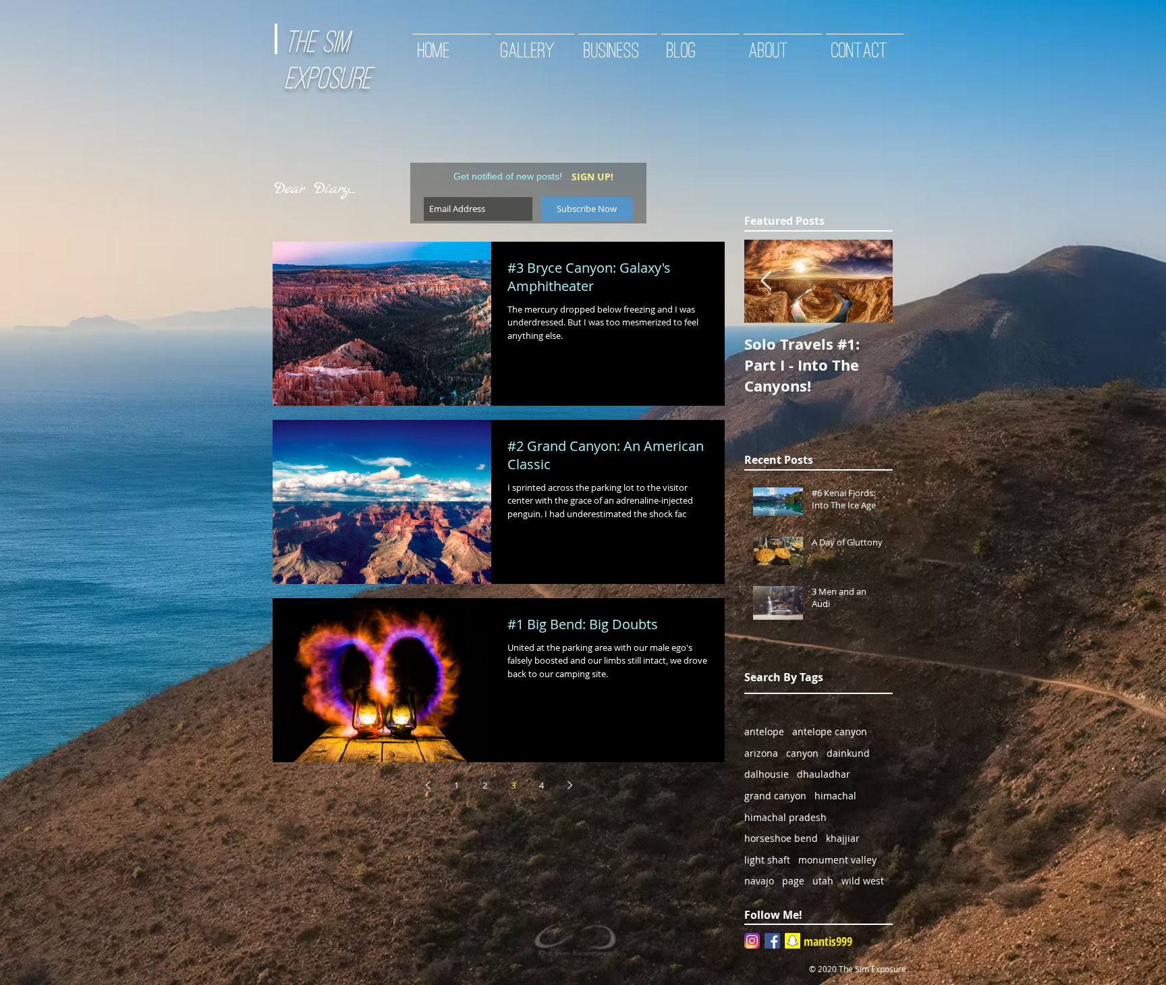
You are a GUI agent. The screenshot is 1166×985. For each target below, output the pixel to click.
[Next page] (569, 785)
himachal (835, 795)
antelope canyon (829, 731)
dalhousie (766, 774)
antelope (764, 731)
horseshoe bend (781, 838)
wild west (862, 880)
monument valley (837, 859)
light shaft (767, 859)
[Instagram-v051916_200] (752, 941)
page (793, 880)
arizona (761, 753)
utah (822, 880)
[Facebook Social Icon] (772, 941)
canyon (802, 753)
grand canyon (775, 795)
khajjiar (843, 838)
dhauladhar (823, 774)
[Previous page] (428, 785)
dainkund (848, 753)
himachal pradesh (785, 817)
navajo (759, 880)
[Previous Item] (766, 281)
